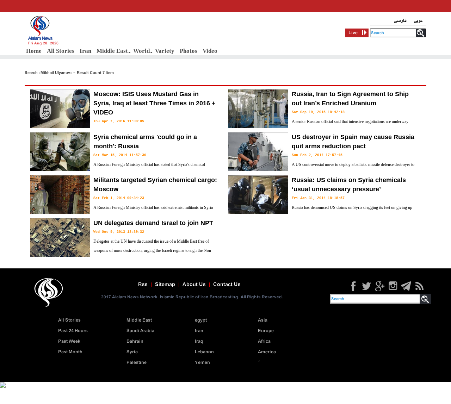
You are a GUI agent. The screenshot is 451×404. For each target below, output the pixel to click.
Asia (262, 320)
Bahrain (134, 341)
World (141, 51)
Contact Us (227, 284)
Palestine (136, 362)
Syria (132, 352)
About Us (194, 284)
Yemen (202, 362)
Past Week (69, 341)
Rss (143, 284)
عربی (418, 20)
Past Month (70, 352)
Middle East (112, 51)
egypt (201, 320)
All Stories (60, 51)
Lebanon (204, 352)
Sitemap (165, 284)
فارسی (400, 20)
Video (210, 51)
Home (34, 51)
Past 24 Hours (73, 331)
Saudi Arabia (140, 331)
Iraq (199, 341)
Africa (264, 341)
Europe (266, 331)
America (267, 352)
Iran (85, 51)
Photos (188, 51)
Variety (164, 51)
